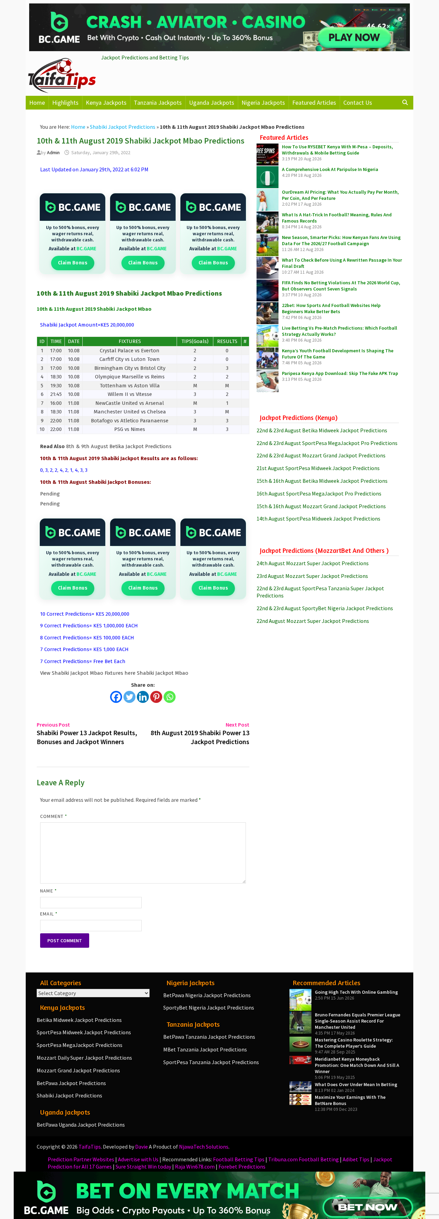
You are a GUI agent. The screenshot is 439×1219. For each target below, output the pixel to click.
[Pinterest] (156, 697)
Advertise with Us (138, 1159)
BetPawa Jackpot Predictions (71, 1083)
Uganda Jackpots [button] (211, 102)
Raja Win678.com (195, 1166)
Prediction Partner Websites (81, 1159)
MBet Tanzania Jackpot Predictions (205, 1049)
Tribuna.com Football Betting (303, 1159)
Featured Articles (314, 102)
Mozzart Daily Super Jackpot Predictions (84, 1057)
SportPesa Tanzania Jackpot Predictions (211, 1062)
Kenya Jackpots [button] (106, 102)
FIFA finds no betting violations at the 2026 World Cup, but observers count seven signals (341, 286)
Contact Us (357, 102)
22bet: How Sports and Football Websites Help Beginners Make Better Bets (331, 308)
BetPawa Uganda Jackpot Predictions (81, 1124)
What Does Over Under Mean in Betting (356, 1084)
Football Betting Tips (238, 1159)
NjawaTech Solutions (203, 1146)
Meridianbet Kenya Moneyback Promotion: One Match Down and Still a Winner (357, 1065)
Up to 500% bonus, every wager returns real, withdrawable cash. (72, 233)
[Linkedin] (143, 697)
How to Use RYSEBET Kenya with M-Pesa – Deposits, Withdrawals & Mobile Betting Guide (337, 150)
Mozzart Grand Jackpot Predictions (78, 1070)
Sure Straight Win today (143, 1166)
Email (49, 914)
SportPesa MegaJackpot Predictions (79, 1044)
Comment (53, 816)
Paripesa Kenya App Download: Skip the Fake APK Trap (340, 373)
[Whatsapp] (170, 697)
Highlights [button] (65, 102)
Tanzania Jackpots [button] (158, 102)
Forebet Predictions (241, 1166)
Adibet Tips (356, 1159)
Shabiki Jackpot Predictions (122, 126)
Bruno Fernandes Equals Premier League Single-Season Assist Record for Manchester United (357, 1021)
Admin (53, 152)
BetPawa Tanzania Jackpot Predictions (209, 1036)
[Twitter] (129, 697)
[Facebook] (116, 697)
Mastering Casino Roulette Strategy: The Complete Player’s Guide (354, 1043)
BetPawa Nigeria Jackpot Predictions (207, 995)
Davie (141, 1146)
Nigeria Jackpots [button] (263, 102)
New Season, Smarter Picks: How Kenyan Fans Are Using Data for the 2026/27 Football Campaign (341, 240)
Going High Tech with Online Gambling (356, 992)
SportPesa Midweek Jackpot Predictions (84, 1032)
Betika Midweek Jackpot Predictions (79, 1019)
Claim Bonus (73, 263)
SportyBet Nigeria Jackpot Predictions (208, 1007)
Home (37, 102)
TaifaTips (90, 1146)
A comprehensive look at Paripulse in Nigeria (330, 169)
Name (48, 891)
